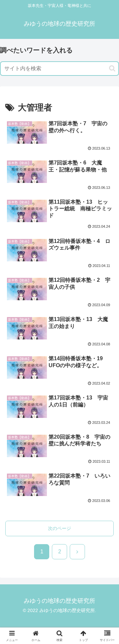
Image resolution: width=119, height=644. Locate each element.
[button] (112, 68)
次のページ (59, 528)
